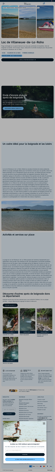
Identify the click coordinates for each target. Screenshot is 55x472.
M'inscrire (25, 454)
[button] (44, 423)
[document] (27, 236)
